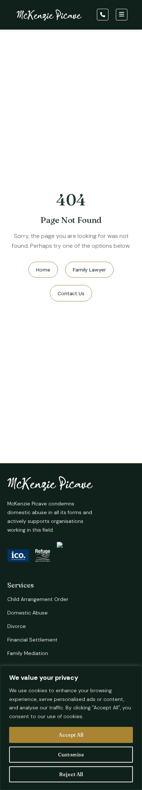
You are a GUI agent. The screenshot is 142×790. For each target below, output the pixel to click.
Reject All (71, 774)
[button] (103, 14)
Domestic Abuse (27, 612)
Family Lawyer (89, 269)
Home (43, 269)
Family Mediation (27, 653)
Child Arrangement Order (37, 599)
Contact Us (71, 293)
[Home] (49, 16)
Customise (71, 754)
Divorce (16, 626)
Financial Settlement (32, 639)
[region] (71, 728)
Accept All (71, 735)
